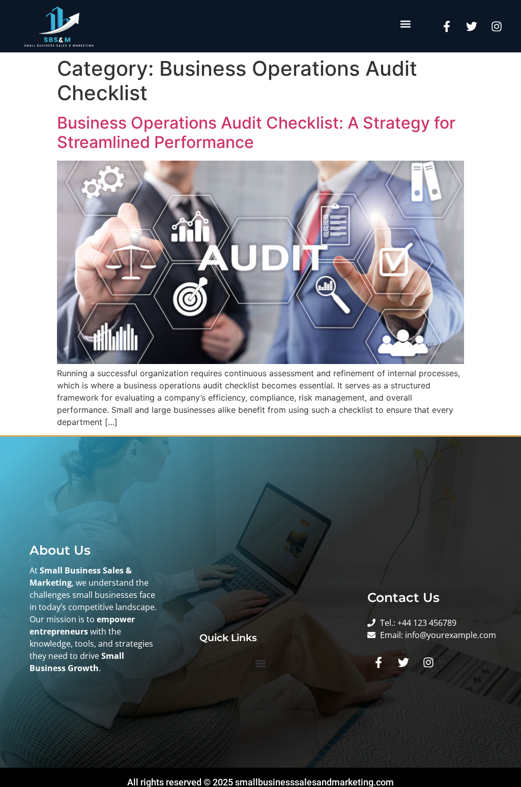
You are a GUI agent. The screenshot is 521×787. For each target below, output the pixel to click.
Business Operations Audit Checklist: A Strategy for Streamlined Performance (256, 132)
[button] (405, 23)
